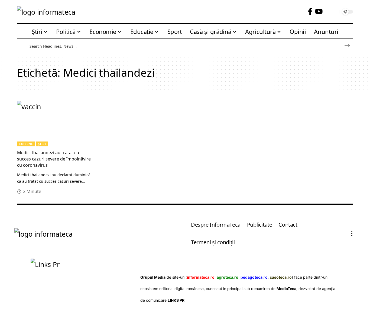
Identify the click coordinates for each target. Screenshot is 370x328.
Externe (26, 144)
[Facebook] (310, 11)
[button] (328, 11)
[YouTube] (319, 11)
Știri (42, 144)
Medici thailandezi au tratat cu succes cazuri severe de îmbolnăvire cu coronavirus (54, 159)
